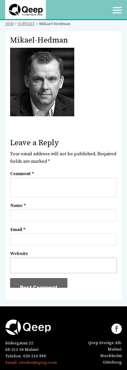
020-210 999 (34, 356)
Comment (22, 174)
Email (18, 230)
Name (18, 206)
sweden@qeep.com (38, 362)
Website (19, 254)
